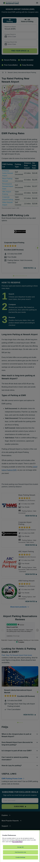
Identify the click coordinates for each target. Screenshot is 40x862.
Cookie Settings (20, 857)
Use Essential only (20, 852)
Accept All (20, 847)
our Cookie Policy (17, 841)
